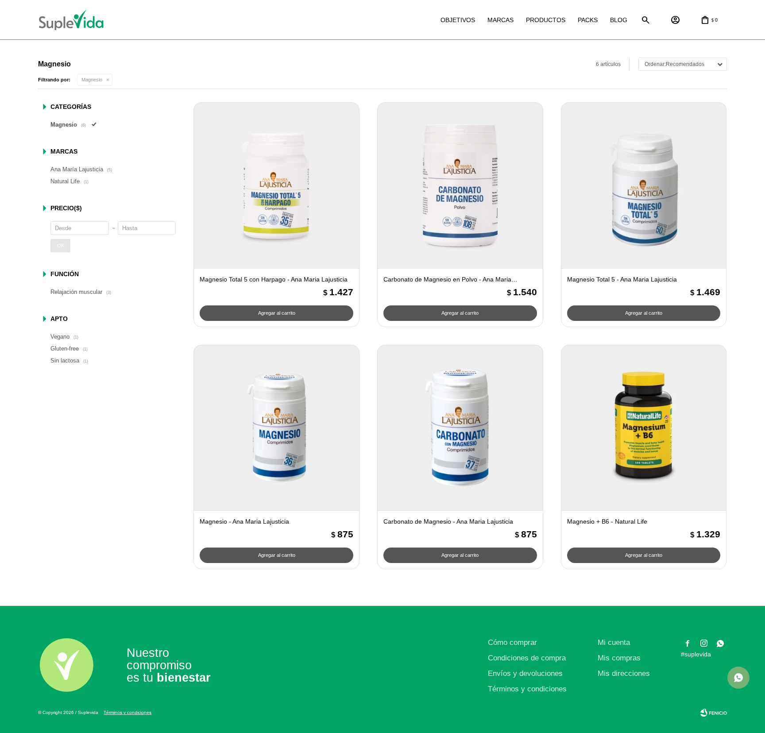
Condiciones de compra (527, 658)
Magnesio (91, 79)
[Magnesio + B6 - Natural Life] (644, 428)
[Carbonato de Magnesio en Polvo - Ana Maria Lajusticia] (460, 185)
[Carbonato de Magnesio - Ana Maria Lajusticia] (460, 428)
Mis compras (619, 658)
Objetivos (457, 19)
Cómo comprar (512, 642)
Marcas (500, 19)
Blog (618, 19)
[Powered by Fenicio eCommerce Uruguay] (713, 712)
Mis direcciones (624, 673)
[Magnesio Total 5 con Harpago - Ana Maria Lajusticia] (276, 185)
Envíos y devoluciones (525, 673)
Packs (588, 19)
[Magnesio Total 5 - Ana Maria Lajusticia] (644, 185)
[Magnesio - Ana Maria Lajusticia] (276, 428)
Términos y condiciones (527, 689)
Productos (545, 19)
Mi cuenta (614, 642)
